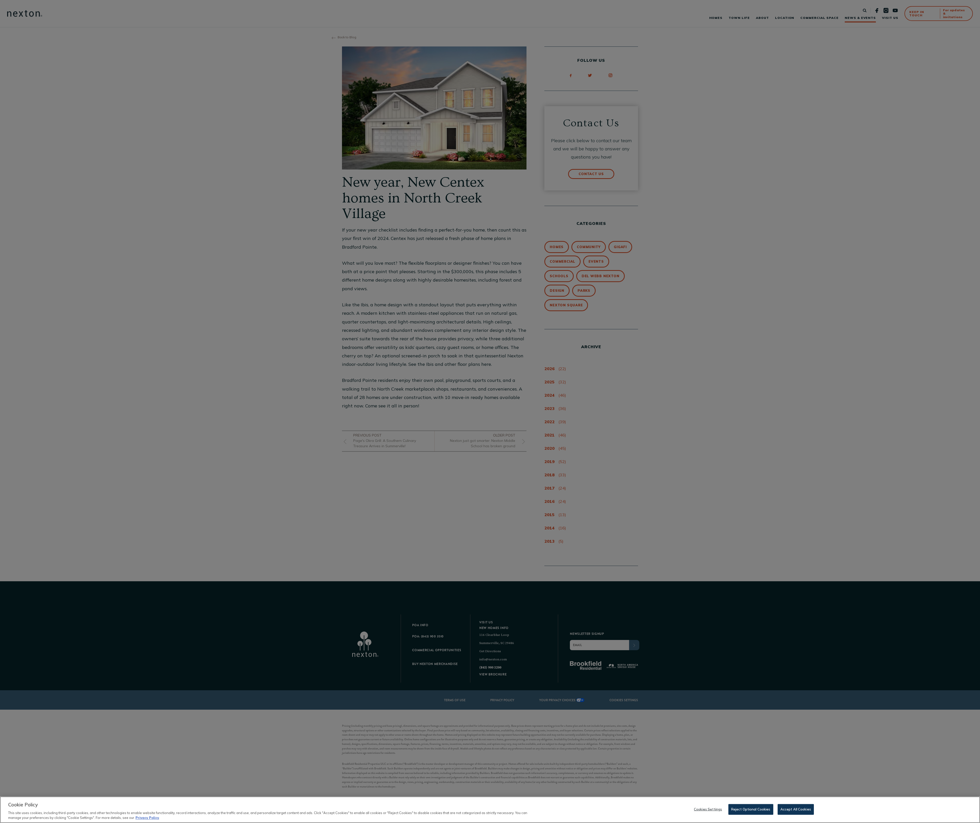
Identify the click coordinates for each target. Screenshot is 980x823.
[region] (490, 809)
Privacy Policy (147, 818)
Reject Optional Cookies (750, 809)
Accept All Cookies (795, 809)
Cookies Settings (708, 809)
